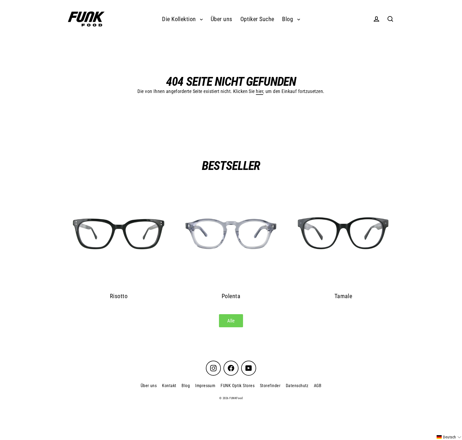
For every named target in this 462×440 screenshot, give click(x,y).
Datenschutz (297, 385)
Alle (231, 321)
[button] (449, 437)
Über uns (221, 19)
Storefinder (270, 385)
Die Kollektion (179, 19)
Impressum (205, 385)
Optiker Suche (257, 19)
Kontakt (169, 385)
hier (259, 91)
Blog (288, 19)
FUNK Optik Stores (238, 385)
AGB (317, 385)
